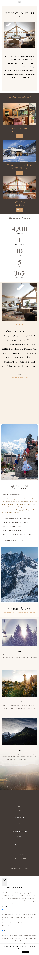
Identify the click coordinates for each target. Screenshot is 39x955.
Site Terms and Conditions (19, 858)
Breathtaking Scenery (11, 494)
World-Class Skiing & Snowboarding (17, 518)
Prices (19, 810)
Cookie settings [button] (15, 952)
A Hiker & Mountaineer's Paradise (16, 522)
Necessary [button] (5, 906)
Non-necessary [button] (6, 928)
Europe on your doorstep (13, 526)
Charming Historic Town (13, 540)
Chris (19, 375)
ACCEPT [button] (25, 952)
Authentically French (12, 530)
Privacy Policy (19, 854)
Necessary (8, 909)
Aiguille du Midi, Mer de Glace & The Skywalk (17, 535)
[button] (19, 2)
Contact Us (19, 806)
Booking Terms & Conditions (19, 851)
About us (19, 803)
